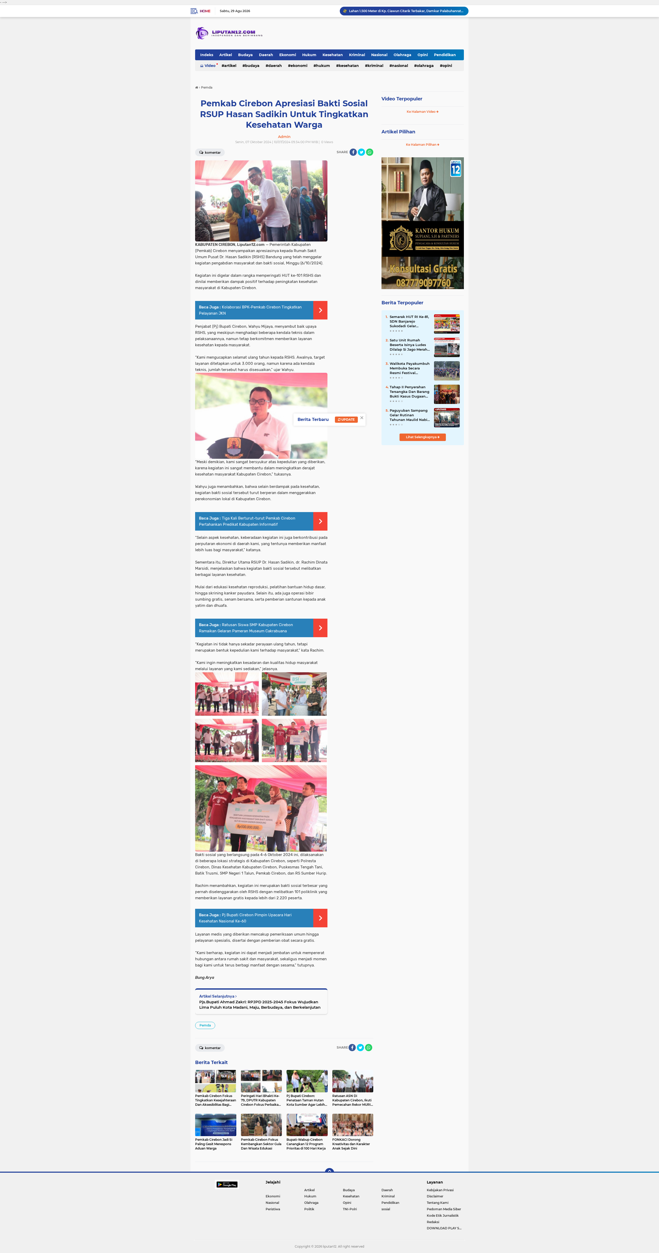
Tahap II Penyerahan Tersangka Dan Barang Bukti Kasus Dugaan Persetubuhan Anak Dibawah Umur (409, 392)
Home (205, 11)
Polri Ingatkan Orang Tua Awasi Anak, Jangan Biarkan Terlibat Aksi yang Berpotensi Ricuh (406, 11)
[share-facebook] (353, 152)
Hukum (309, 55)
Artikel (225, 55)
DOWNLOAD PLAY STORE (445, 1228)
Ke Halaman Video (421, 112)
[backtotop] (329, 1172)
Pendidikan (445, 55)
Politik (309, 1209)
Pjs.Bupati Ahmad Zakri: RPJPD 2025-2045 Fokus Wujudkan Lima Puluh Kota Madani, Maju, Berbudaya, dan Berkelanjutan (259, 1004)
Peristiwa (273, 1209)
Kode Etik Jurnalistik (443, 1215)
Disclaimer (435, 1196)
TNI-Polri (350, 1209)
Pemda (205, 1025)
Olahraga (402, 55)
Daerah (266, 55)
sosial (385, 1209)
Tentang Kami (437, 1203)
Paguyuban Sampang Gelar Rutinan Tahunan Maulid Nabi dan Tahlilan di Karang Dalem (409, 415)
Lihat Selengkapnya (421, 437)
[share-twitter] (361, 152)
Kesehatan (333, 55)
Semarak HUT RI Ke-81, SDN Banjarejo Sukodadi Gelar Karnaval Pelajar (409, 322)
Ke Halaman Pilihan (421, 144)
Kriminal (357, 55)
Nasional (379, 55)
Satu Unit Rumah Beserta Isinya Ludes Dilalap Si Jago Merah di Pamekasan (408, 345)
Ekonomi (287, 55)
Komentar (212, 152)
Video (210, 65)
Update (348, 419)
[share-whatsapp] (369, 152)
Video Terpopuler (401, 99)
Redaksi (433, 1222)
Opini (423, 55)
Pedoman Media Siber (444, 1209)
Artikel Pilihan (398, 132)
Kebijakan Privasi (440, 1190)
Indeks (206, 55)
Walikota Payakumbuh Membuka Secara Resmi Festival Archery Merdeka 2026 (410, 368)
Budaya (245, 55)
